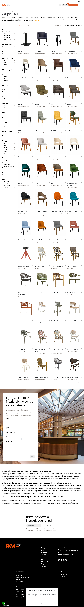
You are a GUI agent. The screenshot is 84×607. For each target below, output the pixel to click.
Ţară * (22, 436)
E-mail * (8, 427)
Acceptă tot (42, 603)
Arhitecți (44, 555)
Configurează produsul (23, 53)
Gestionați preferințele (48, 600)
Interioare (44, 552)
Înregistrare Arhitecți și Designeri (68, 550)
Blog (42, 564)
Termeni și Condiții (63, 557)
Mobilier (43, 550)
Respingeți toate (34, 600)
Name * (8, 418)
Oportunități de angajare (65, 548)
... (76, 382)
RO (79, 1)
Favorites (62, 576)
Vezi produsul (21, 268)
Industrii (43, 559)
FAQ (59, 552)
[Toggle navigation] (80, 5)
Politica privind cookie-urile (66, 555)
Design (43, 548)
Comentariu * (9, 441)
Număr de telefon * (10, 432)
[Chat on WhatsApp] (4, 603)
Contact (43, 566)
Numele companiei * (11, 423)
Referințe (44, 557)
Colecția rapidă (5, 11)
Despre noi (44, 561)
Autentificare (73, 5)
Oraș (7, 436)
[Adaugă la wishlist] (32, 51)
